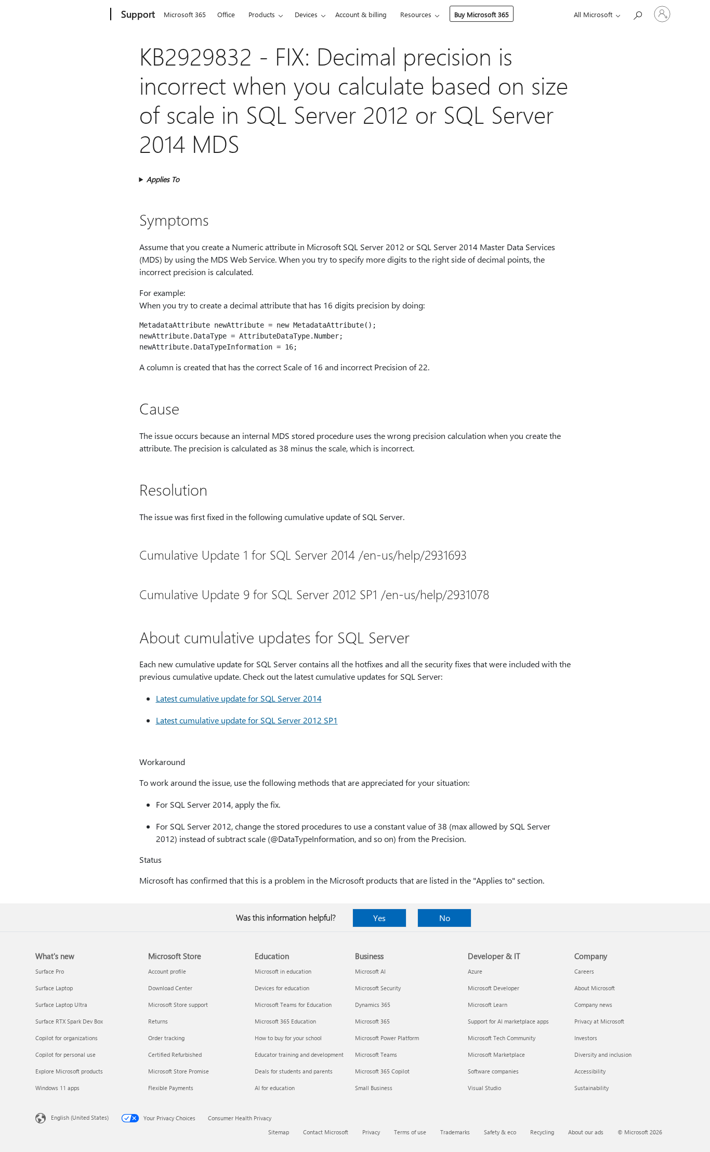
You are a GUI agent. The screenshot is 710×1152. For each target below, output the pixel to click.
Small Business (373, 1088)
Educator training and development (299, 1054)
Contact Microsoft (325, 1132)
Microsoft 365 (185, 14)
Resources (415, 14)
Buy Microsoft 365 (481, 14)
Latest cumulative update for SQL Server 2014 (239, 698)
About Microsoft (594, 988)
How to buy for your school (288, 1038)
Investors (585, 1038)
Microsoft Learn (487, 1004)
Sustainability (591, 1088)
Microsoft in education (283, 971)
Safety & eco (500, 1132)
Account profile (167, 971)
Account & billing (361, 14)
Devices (306, 14)
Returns (158, 1021)
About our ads (585, 1132)
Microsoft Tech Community (501, 1038)
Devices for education (282, 988)
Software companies (493, 1071)
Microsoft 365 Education (285, 1021)
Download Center (170, 988)
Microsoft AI (370, 971)
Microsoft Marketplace (496, 1054)
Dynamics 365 (372, 1004)
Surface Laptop (54, 988)
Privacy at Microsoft (599, 1021)
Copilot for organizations (66, 1038)
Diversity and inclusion (603, 1054)
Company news (593, 1004)
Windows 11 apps (57, 1088)
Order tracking (166, 1038)
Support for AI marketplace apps (508, 1021)
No (444, 917)
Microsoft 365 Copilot (382, 1071)
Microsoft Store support (178, 1004)
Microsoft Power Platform (387, 1038)
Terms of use (410, 1132)
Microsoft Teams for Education (293, 1004)
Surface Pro (49, 971)
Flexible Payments (170, 1088)
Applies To (163, 179)
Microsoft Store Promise (178, 1071)
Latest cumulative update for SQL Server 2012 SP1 (247, 720)
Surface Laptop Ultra (61, 1004)
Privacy (371, 1132)
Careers (584, 971)
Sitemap (278, 1132)
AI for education (275, 1088)
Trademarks (455, 1132)
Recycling (542, 1132)
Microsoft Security (378, 988)
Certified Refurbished (175, 1054)
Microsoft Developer (493, 988)
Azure (475, 971)
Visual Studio (484, 1088)
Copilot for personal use (65, 1054)
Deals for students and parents (294, 1071)
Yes (379, 917)
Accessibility (590, 1071)
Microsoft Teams (376, 1054)
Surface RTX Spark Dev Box (69, 1021)
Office (226, 14)
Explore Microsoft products (69, 1071)
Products (261, 14)
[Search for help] (637, 13)
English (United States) (80, 1117)
